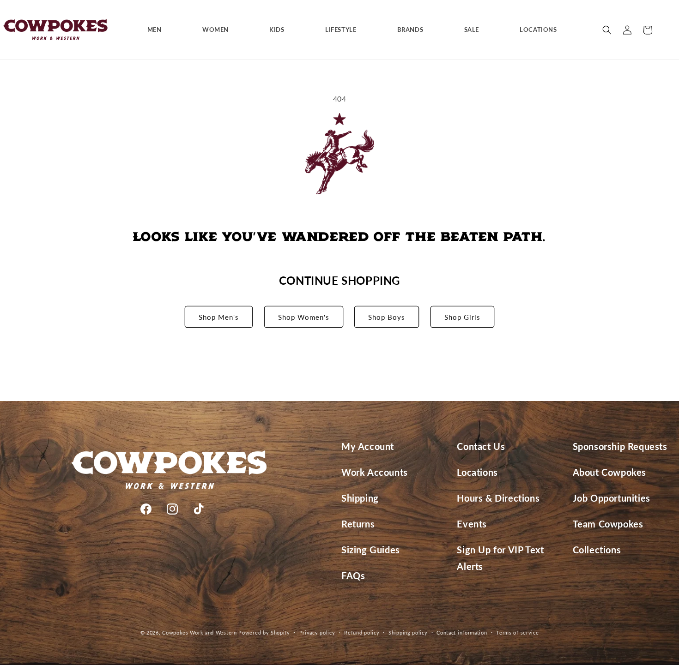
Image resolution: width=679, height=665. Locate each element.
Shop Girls (462, 317)
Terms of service (517, 632)
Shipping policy (408, 632)
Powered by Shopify (264, 632)
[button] (158, 29)
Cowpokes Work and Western (199, 632)
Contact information (461, 632)
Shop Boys (386, 317)
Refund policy (361, 632)
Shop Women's (303, 317)
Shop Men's (219, 317)
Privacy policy (317, 632)
